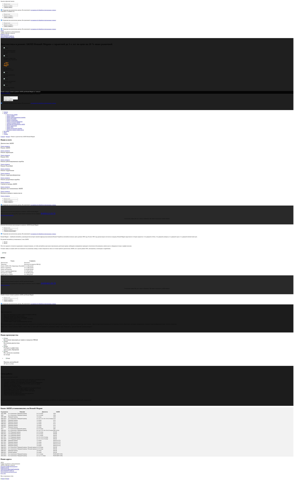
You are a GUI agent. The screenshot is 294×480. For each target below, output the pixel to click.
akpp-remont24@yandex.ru (7, 36)
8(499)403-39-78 (48, 283)
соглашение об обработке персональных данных (43, 10)
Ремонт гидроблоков (12, 120)
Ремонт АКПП (10, 116)
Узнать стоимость (8, 17)
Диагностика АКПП (12, 114)
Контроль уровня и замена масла (15, 130)
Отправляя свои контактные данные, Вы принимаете (29, 10)
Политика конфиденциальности (9, 466)
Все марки (6, 131)
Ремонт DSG (10, 127)
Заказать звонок (8, 7)
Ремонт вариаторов (12, 125)
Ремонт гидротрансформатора (14, 121)
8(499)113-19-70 (5, 34)
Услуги (5, 113)
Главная (6, 112)
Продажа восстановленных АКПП (16, 124)
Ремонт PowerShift (11, 118)
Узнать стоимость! (5, 93)
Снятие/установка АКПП (13, 123)
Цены (5, 132)
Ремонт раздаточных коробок (14, 128)
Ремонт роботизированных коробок (16, 117)
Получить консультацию (7, 215)
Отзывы (6, 134)
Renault (8, 136)
